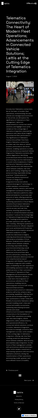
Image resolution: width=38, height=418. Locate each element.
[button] (35, 3)
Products (32, 3)
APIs (28, 3)
